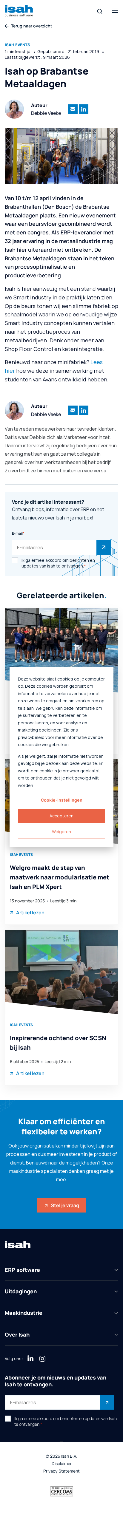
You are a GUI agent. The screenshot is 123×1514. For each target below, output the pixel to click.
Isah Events (17, 44)
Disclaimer (62, 1463)
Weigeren (61, 831)
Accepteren (61, 816)
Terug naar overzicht (31, 26)
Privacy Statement (61, 1471)
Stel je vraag (65, 1205)
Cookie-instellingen (61, 800)
